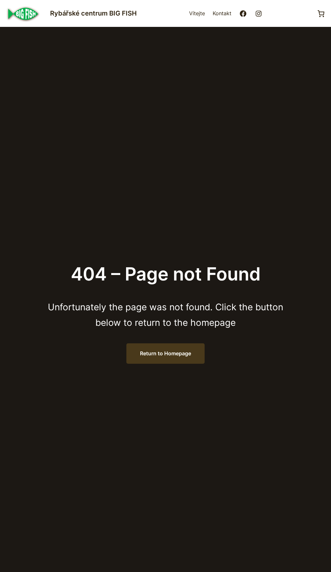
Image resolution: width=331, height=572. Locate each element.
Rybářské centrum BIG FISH (93, 13)
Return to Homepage (165, 353)
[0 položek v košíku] (321, 13)
